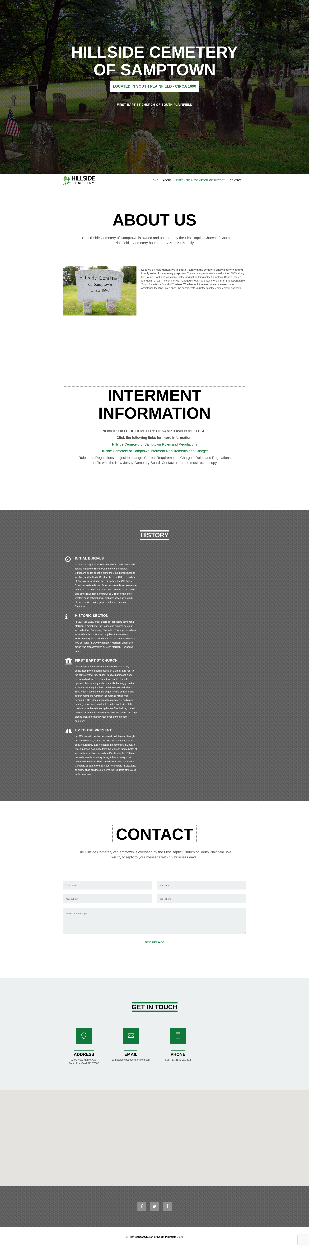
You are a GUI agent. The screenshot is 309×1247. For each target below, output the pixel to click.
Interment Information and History (200, 180)
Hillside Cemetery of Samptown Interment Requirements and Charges (154, 451)
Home (154, 180)
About (167, 180)
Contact (235, 180)
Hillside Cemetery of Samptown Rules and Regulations (154, 444)
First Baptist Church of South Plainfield (154, 104)
